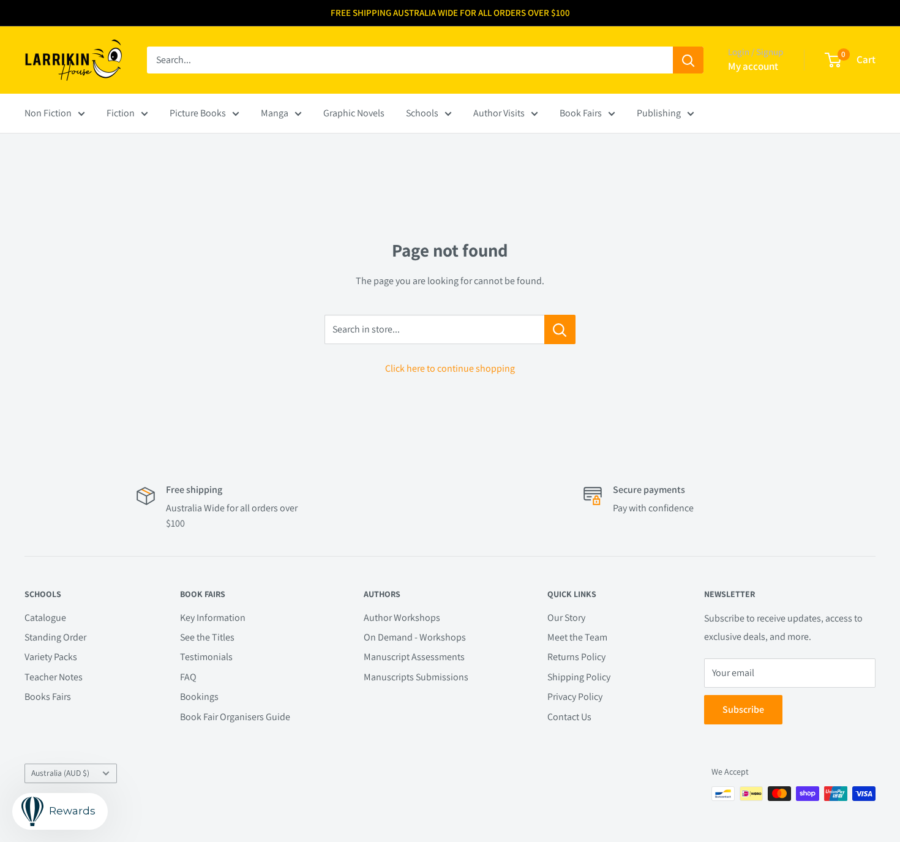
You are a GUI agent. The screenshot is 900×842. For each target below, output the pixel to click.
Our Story (566, 617)
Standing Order (55, 637)
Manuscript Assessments (414, 656)
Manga (274, 113)
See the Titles (207, 637)
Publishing (659, 113)
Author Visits (499, 113)
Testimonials (206, 656)
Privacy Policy (574, 696)
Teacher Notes (53, 677)
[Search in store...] (560, 329)
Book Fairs (581, 113)
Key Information (213, 617)
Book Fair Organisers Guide (235, 716)
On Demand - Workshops (415, 637)
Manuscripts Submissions (416, 677)
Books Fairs (47, 696)
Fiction (121, 113)
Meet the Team (577, 637)
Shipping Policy (578, 677)
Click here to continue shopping (450, 368)
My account (753, 66)
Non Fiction (48, 113)
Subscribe (743, 709)
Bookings (199, 696)
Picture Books (198, 113)
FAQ (188, 677)
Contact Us (569, 716)
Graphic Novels (353, 113)
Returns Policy (576, 656)
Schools (422, 113)
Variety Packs (50, 656)
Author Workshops (402, 617)
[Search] (688, 60)
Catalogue (45, 617)
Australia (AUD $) (60, 772)
